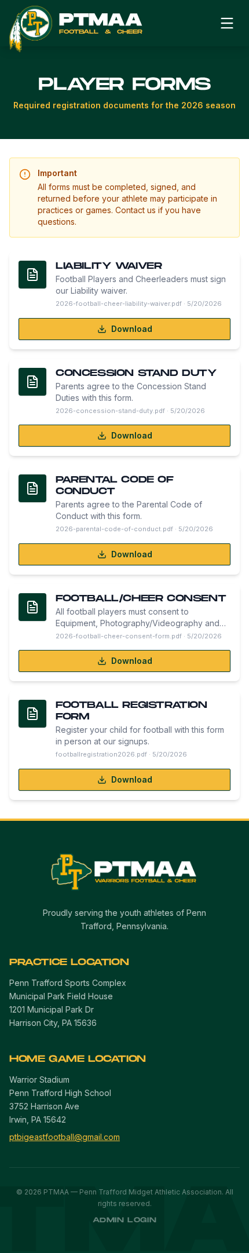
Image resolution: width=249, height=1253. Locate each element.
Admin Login (125, 1220)
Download (131, 329)
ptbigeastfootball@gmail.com (64, 1137)
